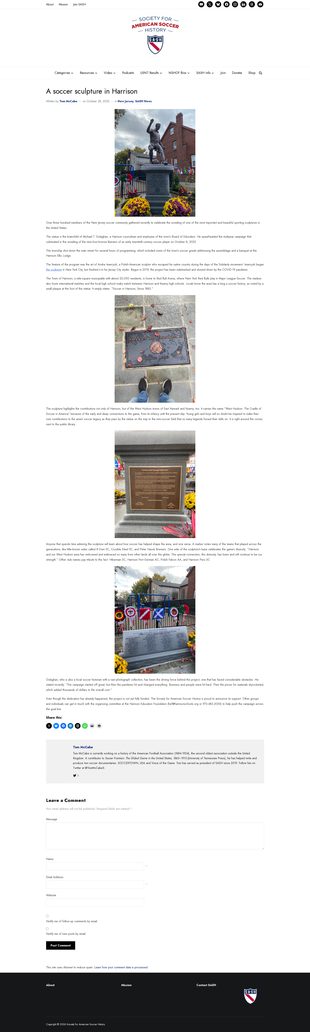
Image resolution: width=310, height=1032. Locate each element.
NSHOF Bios (177, 72)
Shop (251, 72)
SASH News (143, 101)
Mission (63, 4)
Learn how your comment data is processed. (121, 967)
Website (51, 895)
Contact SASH (206, 985)
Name (49, 859)
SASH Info (203, 72)
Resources (87, 72)
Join (223, 72)
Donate (237, 72)
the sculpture (54, 270)
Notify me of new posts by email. (66, 934)
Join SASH (79, 4)
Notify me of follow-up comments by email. (72, 921)
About (49, 4)
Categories (62, 72)
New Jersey (125, 101)
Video (108, 72)
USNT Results (149, 72)
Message (51, 819)
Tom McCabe (68, 101)
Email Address (54, 877)
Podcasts (128, 72)
